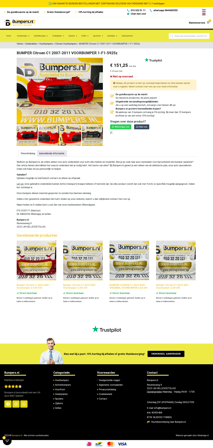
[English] (204, 13)
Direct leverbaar (28, 293)
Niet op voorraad (122, 76)
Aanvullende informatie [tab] (51, 153)
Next (99, 135)
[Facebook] (8, 404)
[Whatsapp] (24, 404)
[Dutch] (204, 10)
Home (20, 43)
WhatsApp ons (121, 126)
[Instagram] (16, 404)
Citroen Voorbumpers (66, 43)
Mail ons (142, 126)
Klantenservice (197, 22)
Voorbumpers (46, 43)
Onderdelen (31, 43)
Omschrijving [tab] (28, 153)
